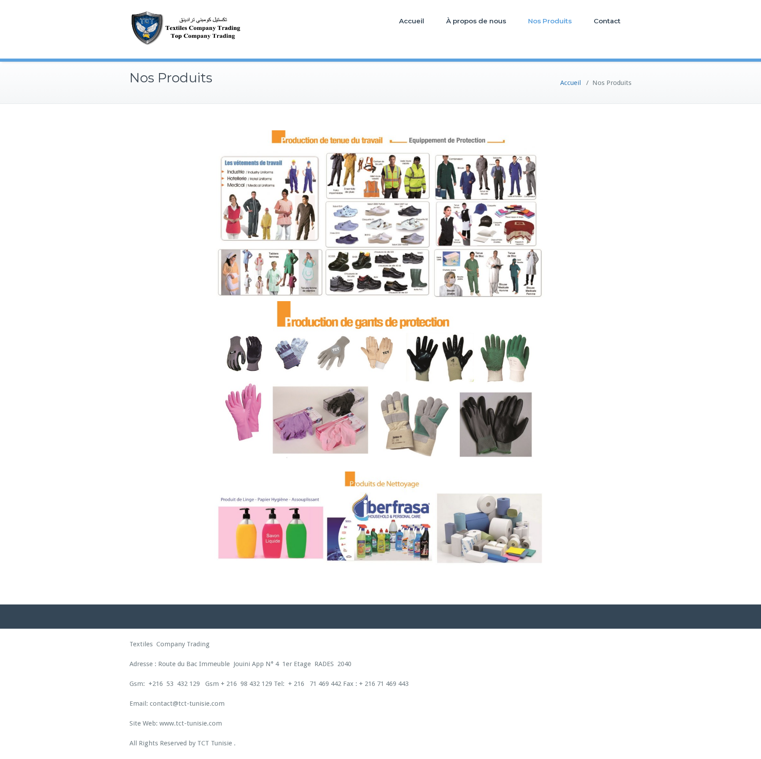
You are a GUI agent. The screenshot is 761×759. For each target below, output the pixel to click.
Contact (607, 21)
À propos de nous (476, 21)
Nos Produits (550, 21)
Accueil (411, 21)
